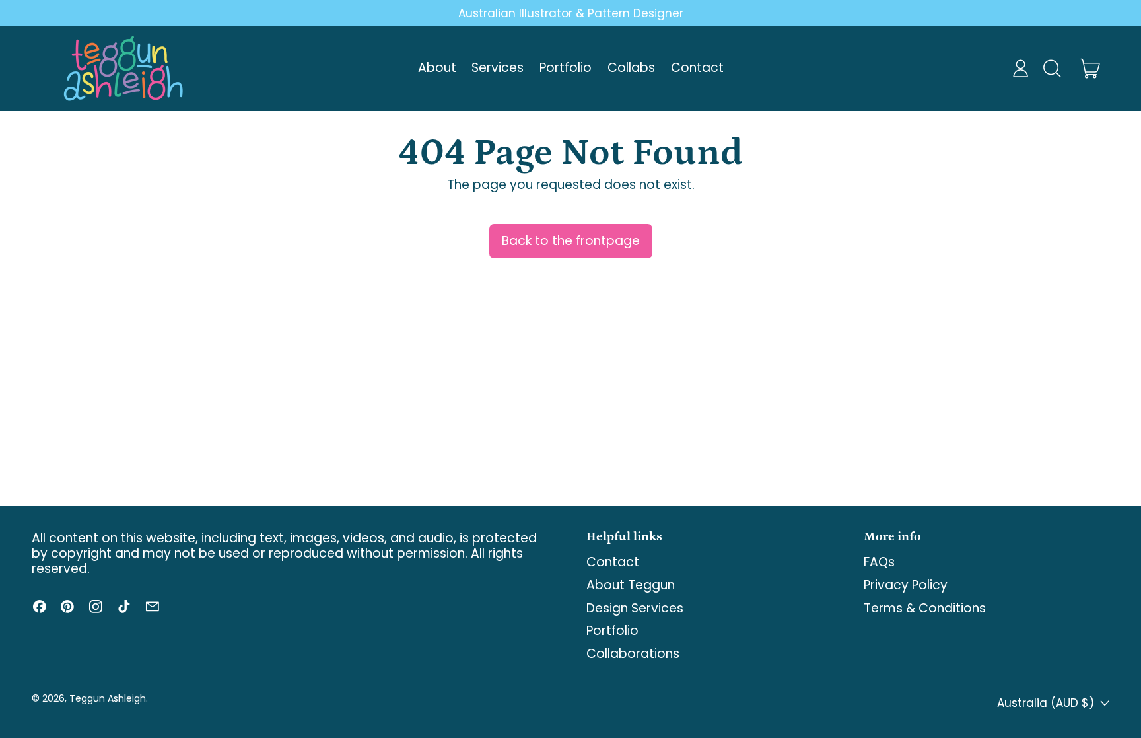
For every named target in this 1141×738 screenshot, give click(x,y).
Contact (697, 68)
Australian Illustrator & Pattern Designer (570, 13)
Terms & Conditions (925, 608)
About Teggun (630, 585)
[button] (1051, 68)
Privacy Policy (906, 585)
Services (497, 68)
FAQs (879, 562)
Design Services (634, 608)
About (437, 68)
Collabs (631, 68)
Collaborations (632, 654)
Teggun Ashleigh (107, 698)
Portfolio (565, 68)
